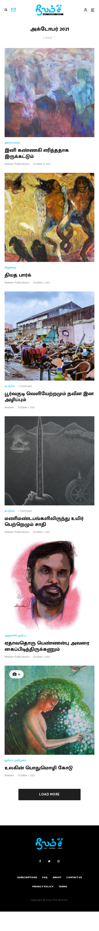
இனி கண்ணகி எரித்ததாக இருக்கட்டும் (37, 153)
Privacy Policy (43, 886)
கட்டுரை (10, 386)
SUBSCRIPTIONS (27, 877)
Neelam (9, 407)
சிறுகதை (10, 267)
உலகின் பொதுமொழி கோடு (39, 768)
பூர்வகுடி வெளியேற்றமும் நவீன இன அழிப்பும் (49, 397)
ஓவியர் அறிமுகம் (15, 760)
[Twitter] (49, 861)
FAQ (45, 877)
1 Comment (25, 386)
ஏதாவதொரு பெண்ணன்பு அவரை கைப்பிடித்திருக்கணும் (47, 646)
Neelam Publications (17, 164)
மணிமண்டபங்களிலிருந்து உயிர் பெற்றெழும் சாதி (44, 522)
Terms (63, 886)
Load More (49, 794)
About (57, 877)
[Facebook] (40, 861)
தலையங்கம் (12, 143)
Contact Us (74, 877)
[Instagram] (58, 861)
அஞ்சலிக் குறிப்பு (15, 635)
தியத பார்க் (18, 275)
